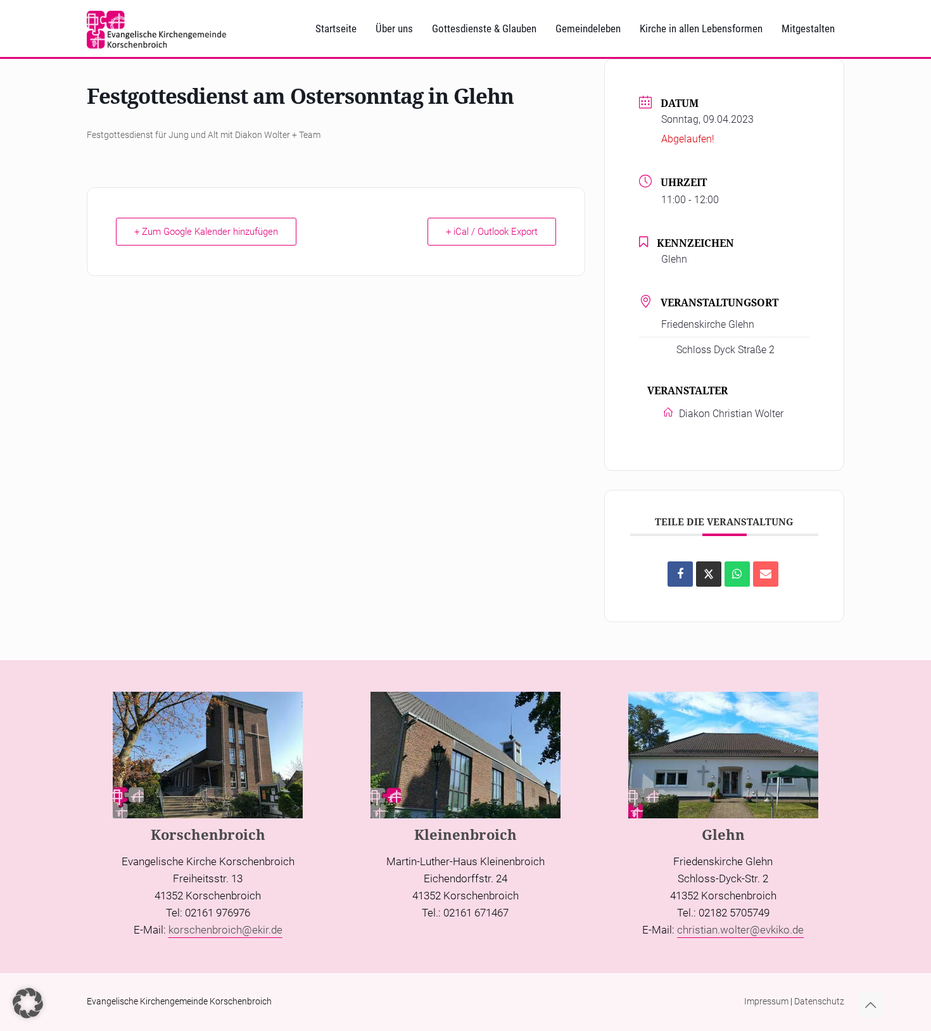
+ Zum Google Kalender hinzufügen (206, 231)
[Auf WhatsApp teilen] (737, 574)
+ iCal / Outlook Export (492, 231)
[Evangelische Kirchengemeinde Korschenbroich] (156, 28)
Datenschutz (819, 1001)
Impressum (766, 1001)
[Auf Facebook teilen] (680, 574)
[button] (28, 1003)
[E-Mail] (765, 574)
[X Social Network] (708, 574)
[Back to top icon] (870, 1005)
